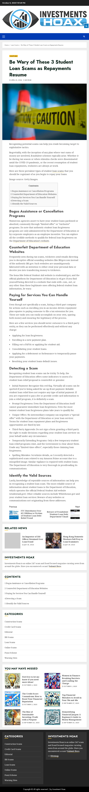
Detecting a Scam (20, 200)
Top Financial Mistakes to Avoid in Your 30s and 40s (52, 699)
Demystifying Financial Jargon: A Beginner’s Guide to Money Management (52, 717)
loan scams (58, 171)
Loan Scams (13, 56)
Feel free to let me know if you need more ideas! (12, 681)
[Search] (84, 36)
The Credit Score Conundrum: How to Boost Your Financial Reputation (12, 699)
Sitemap (55, 756)
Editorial (8, 632)
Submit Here (55, 566)
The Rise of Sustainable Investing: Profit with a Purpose (12, 717)
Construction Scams (13, 621)
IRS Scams (9, 637)
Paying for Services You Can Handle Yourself (33, 197)
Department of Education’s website (31, 240)
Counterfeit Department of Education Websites (34, 194)
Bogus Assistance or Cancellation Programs (32, 191)
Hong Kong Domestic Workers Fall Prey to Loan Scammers (53, 541)
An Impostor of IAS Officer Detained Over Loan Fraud (12, 541)
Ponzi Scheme (11, 653)
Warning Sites (11, 658)
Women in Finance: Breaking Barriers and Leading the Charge (52, 681)
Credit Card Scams (13, 627)
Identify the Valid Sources (24, 203)
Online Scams (11, 647)
